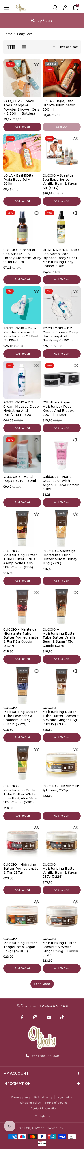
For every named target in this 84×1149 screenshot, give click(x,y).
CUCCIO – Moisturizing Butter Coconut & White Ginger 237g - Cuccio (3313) (60, 947)
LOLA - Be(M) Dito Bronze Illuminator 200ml (59, 105)
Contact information (44, 1108)
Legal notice (64, 1097)
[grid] (11, 47)
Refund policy (43, 1097)
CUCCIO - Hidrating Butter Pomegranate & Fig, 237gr (20, 869)
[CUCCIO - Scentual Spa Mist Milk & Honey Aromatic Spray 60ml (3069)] (22, 227)
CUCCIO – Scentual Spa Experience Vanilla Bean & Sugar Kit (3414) (60, 181)
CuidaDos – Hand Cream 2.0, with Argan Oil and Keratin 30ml (61, 483)
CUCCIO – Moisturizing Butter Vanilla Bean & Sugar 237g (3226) (60, 871)
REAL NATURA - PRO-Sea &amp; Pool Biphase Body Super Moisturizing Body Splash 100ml (61, 258)
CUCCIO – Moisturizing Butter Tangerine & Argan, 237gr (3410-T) (20, 945)
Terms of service (56, 1102)
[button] (6, 7)
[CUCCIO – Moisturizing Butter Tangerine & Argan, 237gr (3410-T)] (22, 916)
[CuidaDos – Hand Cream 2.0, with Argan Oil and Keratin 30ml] (62, 454)
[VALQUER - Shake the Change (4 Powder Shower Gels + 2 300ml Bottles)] (22, 78)
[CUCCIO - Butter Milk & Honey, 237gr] (62, 763)
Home (7, 34)
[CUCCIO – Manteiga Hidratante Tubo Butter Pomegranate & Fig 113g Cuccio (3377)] (22, 607)
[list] (24, 47)
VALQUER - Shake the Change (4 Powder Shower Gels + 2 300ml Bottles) (21, 107)
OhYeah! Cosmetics (47, 1128)
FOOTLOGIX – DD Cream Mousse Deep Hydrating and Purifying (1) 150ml (60, 334)
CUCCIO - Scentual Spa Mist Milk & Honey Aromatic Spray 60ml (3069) (22, 256)
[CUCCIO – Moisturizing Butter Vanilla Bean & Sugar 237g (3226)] (62, 842)
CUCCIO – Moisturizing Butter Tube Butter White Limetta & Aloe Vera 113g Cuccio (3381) (20, 794)
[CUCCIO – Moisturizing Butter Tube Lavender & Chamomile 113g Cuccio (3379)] (22, 685)
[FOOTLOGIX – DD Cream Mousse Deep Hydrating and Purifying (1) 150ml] (62, 305)
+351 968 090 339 (45, 1055)
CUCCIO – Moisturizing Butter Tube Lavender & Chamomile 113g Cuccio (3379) (20, 716)
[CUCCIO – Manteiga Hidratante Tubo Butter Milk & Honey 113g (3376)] (62, 528)
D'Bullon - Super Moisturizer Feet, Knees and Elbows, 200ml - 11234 (59, 408)
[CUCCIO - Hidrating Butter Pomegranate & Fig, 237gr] (22, 842)
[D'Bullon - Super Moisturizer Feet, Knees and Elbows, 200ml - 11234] (62, 380)
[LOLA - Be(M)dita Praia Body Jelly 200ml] (22, 153)
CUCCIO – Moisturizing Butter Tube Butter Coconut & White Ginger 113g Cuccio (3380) (61, 716)
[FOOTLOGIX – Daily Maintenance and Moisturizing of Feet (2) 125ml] (22, 305)
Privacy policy (20, 1097)
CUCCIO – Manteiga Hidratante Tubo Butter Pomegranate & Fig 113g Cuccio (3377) (20, 637)
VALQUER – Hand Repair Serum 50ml (19, 479)
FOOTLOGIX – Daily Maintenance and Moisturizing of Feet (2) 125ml (21, 334)
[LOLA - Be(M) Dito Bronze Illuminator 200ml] (62, 78)
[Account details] (65, 8)
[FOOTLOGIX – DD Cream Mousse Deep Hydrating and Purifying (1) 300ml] (22, 380)
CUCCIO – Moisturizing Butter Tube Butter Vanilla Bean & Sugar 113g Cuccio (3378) (59, 637)
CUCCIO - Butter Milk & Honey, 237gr (61, 788)
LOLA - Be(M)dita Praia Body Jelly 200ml (18, 179)
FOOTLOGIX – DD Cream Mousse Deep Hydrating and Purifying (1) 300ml (21, 408)
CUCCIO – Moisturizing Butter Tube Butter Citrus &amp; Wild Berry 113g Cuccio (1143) (20, 559)
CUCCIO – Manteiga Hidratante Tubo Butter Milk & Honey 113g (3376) (60, 557)
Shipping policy (30, 1102)
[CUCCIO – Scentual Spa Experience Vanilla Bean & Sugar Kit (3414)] (62, 153)
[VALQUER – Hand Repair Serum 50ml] (22, 454)
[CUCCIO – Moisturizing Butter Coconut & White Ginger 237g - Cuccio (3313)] (62, 916)
